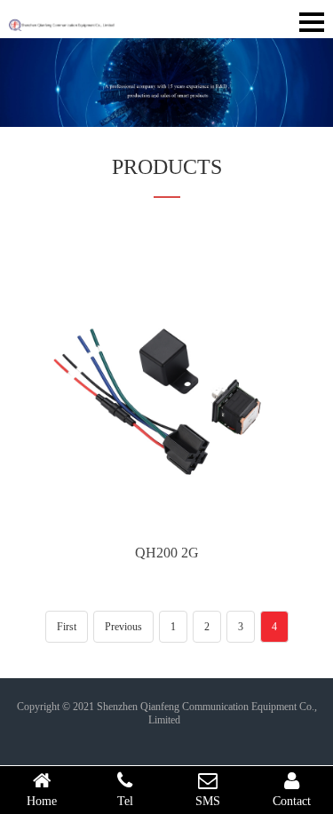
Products (167, 166)
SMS (207, 801)
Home (42, 801)
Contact (292, 801)
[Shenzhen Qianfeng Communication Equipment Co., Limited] (62, 18)
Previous (123, 626)
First (66, 626)
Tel (125, 801)
